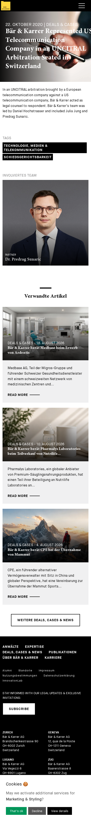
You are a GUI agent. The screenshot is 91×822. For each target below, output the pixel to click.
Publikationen (63, 652)
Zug (51, 759)
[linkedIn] (43, 709)
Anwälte (11, 647)
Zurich (8, 732)
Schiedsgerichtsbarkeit (28, 157)
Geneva (53, 732)
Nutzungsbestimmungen (20, 675)
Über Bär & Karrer (20, 658)
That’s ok (16, 811)
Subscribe (19, 709)
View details (59, 811)
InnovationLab (13, 680)
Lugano (8, 759)
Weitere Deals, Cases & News (45, 620)
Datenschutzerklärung (59, 675)
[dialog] (45, 798)
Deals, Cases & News (22, 652)
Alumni (7, 670)
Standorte (25, 670)
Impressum (47, 670)
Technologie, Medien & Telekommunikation (26, 148)
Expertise (34, 647)
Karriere (53, 658)
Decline (37, 811)
